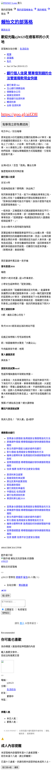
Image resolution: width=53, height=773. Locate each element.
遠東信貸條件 (13, 95)
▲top (3, 590)
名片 (9, 61)
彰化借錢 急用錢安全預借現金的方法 (25, 452)
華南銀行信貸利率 (16, 98)
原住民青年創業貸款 (17, 481)
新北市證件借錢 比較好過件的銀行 (24, 448)
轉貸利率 (11, 102)
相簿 (9, 54)
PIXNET (13, 731)
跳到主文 (5, 30)
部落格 (10, 58)
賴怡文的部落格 (17, 22)
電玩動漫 (23, 585)
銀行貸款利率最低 (16, 488)
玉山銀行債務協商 (16, 88)
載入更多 (6, 596)
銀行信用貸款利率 (16, 495)
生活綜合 (24, 49)
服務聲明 (30, 733)
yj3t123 (4, 561)
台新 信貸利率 (14, 105)
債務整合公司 (13, 92)
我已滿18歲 (7, 767)
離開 (16, 767)
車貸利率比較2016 (16, 498)
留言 (25, 577)
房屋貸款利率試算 (16, 478)
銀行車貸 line (13, 85)
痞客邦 (19, 577)
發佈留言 (6, 613)
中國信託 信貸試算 (16, 491)
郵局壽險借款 (13, 485)
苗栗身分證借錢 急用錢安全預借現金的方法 (28, 438)
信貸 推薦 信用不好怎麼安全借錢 (23, 469)
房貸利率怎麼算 (15, 474)
